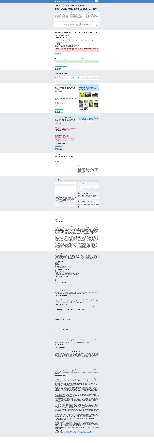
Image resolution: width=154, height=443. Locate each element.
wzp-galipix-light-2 (72, 1)
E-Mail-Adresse (57, 161)
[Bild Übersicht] (74, 78)
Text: (78, 157)
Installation (63, 1)
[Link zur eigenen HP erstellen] (59, 79)
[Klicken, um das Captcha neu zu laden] (80, 166)
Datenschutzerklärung (81, 172)
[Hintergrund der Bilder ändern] (67, 78)
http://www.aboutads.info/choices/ (78, 370)
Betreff (56, 164)
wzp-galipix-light (78, 1)
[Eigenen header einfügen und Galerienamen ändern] (72, 79)
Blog (85, 1)
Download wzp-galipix (58, 53)
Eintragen (56, 204)
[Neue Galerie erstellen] (88, 76)
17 (88, 185)
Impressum (63, 267)
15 (84, 185)
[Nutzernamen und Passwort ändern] (93, 79)
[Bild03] (85, 121)
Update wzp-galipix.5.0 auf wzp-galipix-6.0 (61, 66)
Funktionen (67, 1)
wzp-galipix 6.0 (58, 1)
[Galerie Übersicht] (95, 76)
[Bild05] (91, 121)
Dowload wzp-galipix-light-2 (59, 109)
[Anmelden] (63, 76)
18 (90, 185)
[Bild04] (88, 121)
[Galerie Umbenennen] (58, 78)
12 (78, 185)
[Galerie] (88, 104)
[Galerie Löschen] (84, 79)
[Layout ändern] (87, 78)
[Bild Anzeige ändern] (81, 78)
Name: (56, 157)
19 (92, 185)
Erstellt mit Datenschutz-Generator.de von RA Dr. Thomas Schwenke (65, 434)
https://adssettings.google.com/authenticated (85, 432)
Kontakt (83, 1)
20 (94, 185)
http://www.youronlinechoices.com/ (60, 371)
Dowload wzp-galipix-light (58, 146)
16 (86, 185)
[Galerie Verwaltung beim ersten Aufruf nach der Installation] (74, 76)
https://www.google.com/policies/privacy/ (68, 432)
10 (94, 183)
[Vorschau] (88, 94)
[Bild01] (79, 121)
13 (80, 185)
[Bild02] (82, 121)
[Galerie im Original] (57, 76)
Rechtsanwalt (64, 249)
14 (82, 185)
